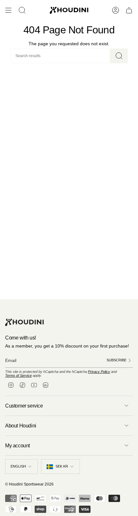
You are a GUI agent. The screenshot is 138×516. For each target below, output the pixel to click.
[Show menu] (8, 10)
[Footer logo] (24, 322)
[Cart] (129, 10)
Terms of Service (18, 375)
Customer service (24, 405)
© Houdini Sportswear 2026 (29, 484)
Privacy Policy (99, 372)
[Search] (119, 55)
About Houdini (20, 425)
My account (17, 445)
